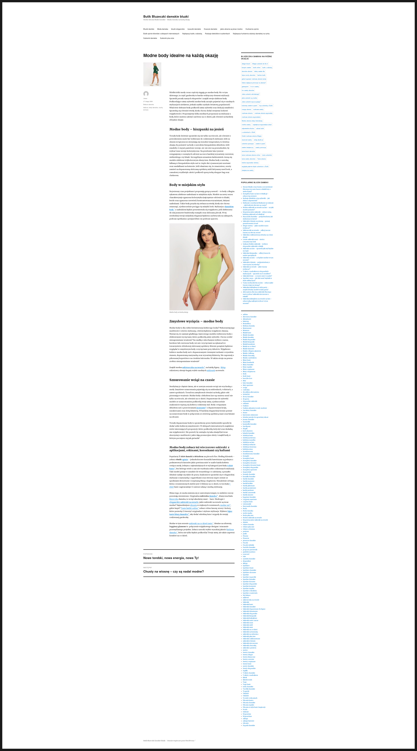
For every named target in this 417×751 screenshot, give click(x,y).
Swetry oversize (248, 659)
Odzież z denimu (249, 529)
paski (245, 534)
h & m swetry (255, 86)
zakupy (245, 719)
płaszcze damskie (249, 540)
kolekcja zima (248, 449)
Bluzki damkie (148, 29)
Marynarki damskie (250, 506)
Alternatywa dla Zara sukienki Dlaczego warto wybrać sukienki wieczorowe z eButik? (257, 294)
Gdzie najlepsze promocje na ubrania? (254, 83)
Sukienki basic (248, 604)
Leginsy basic (248, 502)
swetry (245, 650)
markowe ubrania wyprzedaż (263, 113)
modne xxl (225, 505)
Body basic (247, 376)
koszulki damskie (194, 29)
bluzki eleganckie (178, 29)
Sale (244, 556)
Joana (145, 98)
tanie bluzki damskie (248, 151)
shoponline (247, 561)
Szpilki (245, 671)
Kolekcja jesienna (249, 438)
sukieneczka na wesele (193, 367)
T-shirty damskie (249, 673)
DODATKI (246, 394)
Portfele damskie (249, 547)
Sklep (223, 367)
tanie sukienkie (267, 155)
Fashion (245, 406)
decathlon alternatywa (251, 392)
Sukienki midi (248, 625)
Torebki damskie (249, 689)
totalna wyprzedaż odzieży (250, 163)
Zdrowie (246, 723)
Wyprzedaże (247, 716)
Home (245, 413)
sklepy (245, 563)
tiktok (245, 677)
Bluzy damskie (248, 365)
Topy (245, 682)
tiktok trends (247, 680)
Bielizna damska (148, 104)
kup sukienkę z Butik (266, 105)
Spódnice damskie (249, 570)
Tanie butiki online (189, 508)
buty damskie (248, 383)
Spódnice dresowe (249, 572)
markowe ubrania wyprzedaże (251, 117)
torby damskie (248, 687)
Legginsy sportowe (250, 499)
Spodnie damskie (249, 579)
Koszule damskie (210, 29)
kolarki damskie (248, 433)
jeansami (201, 408)
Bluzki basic (247, 333)
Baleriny (246, 321)
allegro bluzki (246, 64)
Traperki (246, 691)
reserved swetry (247, 140)
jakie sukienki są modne (249, 98)
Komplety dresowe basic (252, 465)
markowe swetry (258, 109)
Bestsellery (247, 324)
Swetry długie (248, 655)
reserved (246, 554)
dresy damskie (248, 397)
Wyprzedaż (247, 714)
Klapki (245, 429)
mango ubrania (246, 109)
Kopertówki (247, 472)
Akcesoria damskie (249, 317)
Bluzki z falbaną (248, 353)
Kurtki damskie (248, 479)
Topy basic (247, 684)
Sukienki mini (248, 627)
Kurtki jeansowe (248, 481)
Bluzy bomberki (248, 362)
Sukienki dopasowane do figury (254, 609)
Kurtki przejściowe (249, 488)
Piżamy (245, 536)
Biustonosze (247, 328)
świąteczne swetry (247, 170)
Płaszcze (246, 538)
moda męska (247, 513)
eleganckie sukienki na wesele (184, 502)
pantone (246, 531)
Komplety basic (248, 458)
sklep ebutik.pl (258, 140)
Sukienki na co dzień (250, 630)
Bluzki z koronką (248, 356)
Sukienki (246, 602)
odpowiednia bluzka (248, 128)
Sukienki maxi (248, 623)
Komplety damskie (250, 461)
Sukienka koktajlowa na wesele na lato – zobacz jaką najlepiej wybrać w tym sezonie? (257, 301)
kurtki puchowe (248, 490)
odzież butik (260, 128)
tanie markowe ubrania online (251, 155)
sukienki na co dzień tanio (200, 523)
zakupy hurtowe (248, 721)
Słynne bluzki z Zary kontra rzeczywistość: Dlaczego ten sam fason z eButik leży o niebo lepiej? (258, 189)
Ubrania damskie (249, 703)
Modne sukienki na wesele (252, 518)
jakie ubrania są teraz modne (231, 29)
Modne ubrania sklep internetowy (252, 121)
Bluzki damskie (248, 335)
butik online (256, 67)
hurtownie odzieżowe (250, 415)
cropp (245, 387)
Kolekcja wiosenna (249, 447)
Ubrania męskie (248, 705)
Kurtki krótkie (248, 483)
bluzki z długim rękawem (252, 351)
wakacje (246, 712)
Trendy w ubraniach (250, 698)
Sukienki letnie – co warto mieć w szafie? (257, 276)
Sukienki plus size (167, 38)
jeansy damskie (248, 419)
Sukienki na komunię (250, 632)
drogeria (246, 399)
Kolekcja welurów (249, 445)
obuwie (245, 522)
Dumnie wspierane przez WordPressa (181, 741)
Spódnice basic (248, 568)
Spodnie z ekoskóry (250, 591)
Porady (245, 543)
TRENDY (246, 693)
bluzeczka (173, 499)
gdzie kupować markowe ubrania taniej (254, 79)
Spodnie (246, 575)
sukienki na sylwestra (250, 634)
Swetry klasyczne (249, 657)
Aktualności (247, 319)
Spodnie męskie (248, 588)
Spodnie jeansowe (249, 586)
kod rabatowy (248, 431)
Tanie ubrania (261, 159)
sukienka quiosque (248, 144)
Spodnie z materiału (250, 593)
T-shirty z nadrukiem (250, 675)
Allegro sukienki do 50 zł (260, 64)
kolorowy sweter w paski (249, 105)
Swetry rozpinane (249, 661)
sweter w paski (260, 144)
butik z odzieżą (267, 67)
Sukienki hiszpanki (249, 616)
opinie (185, 459)
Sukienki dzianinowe (250, 611)
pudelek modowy (249, 552)
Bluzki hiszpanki (248, 342)
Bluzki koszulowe (249, 344)
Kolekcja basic (248, 435)
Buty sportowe (248, 385)
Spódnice (246, 566)
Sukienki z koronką (249, 646)
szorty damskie (248, 666)
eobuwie (246, 403)
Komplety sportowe (250, 470)
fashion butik (261, 75)
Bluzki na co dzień (249, 346)
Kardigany (247, 426)
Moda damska (162, 29)
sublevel (246, 598)
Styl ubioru (246, 595)
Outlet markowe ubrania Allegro (251, 136)
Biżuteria (246, 330)
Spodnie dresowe (249, 582)
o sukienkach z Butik (248, 132)
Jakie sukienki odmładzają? (250, 94)
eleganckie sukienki (250, 401)
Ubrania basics (248, 700)
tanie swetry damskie (248, 159)
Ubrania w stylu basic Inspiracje (254, 707)
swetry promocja (261, 147)
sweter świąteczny (247, 147)
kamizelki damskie (249, 424)
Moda (245, 509)
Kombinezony (248, 451)
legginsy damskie (249, 497)
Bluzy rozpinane (248, 369)
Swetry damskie (248, 652)
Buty (244, 381)
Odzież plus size (248, 527)
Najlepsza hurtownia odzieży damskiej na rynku (251, 33)
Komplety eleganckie (250, 467)
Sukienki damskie (150, 38)
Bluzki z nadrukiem (250, 358)
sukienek (211, 370)
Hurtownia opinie (252, 29)
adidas (245, 314)
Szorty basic (247, 664)
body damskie (153, 107)
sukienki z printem (249, 648)
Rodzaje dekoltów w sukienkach (217, 33)
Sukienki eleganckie (250, 614)
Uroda (245, 709)
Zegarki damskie (249, 725)
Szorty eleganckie (249, 668)
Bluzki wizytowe (248, 349)
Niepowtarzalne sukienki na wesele (255, 520)
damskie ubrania (247, 71)
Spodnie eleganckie (250, 584)
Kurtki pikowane (249, 486)
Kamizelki (246, 422)
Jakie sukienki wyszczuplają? (251, 102)
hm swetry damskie (248, 90)
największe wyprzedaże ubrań (262, 125)
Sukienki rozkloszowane (251, 639)
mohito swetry (246, 125)
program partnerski (250, 550)
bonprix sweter (246, 67)
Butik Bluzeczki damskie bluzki (166, 16)
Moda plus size (248, 515)
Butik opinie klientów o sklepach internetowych (161, 33)
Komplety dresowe (249, 463)
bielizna (145, 107)
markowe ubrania (247, 113)
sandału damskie (249, 559)
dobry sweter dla (259, 71)
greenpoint (245, 86)
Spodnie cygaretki (249, 577)
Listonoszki (247, 504)
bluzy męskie (247, 367)
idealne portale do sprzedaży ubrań (255, 417)
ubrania (193, 505)
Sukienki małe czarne (250, 620)
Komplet (246, 456)
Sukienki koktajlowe (250, 618)
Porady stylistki (248, 545)
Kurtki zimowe (248, 495)
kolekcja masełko (249, 440)
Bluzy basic (247, 360)
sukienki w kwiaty (249, 641)
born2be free (247, 378)
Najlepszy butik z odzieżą (192, 33)
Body (245, 374)
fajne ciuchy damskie (248, 75)
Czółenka (246, 390)
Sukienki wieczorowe (250, 643)
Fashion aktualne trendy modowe (255, 408)
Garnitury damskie (249, 410)
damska (213, 496)
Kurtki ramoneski (249, 493)
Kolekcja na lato (248, 442)
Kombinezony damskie (251, 454)
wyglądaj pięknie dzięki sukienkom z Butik (255, 166)
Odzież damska (248, 524)
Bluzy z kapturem (249, 372)
